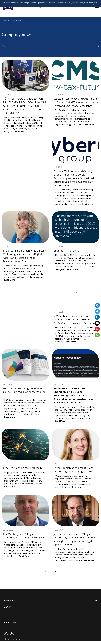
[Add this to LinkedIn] (97, 317)
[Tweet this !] (97, 311)
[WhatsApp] (97, 335)
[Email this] (97, 323)
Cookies (16, 639)
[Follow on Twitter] (6, 633)
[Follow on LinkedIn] (12, 633)
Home (4, 21)
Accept (95, 4)
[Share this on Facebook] (97, 305)
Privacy (6, 639)
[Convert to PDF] (97, 329)
